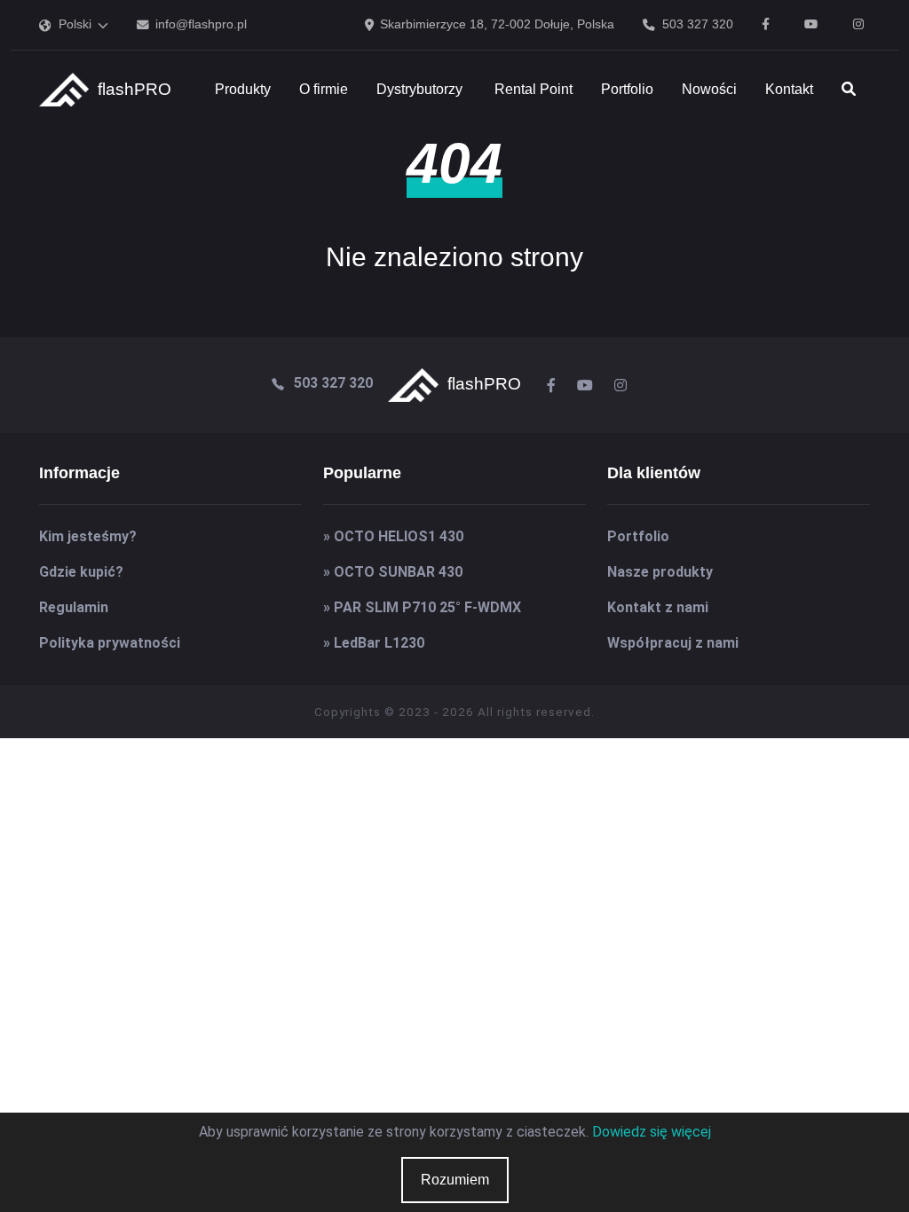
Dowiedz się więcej (651, 1131)
